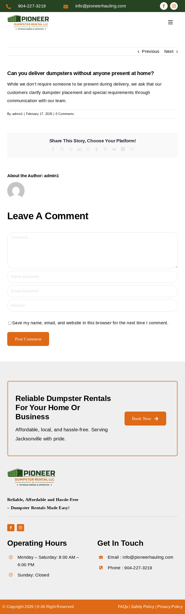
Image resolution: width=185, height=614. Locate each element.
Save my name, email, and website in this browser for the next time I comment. (90, 322)
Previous (150, 51)
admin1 (17, 114)
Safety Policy (142, 607)
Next (168, 51)
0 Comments (65, 114)
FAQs (123, 607)
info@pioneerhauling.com (100, 6)
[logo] (28, 16)
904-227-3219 (32, 6)
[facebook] (164, 6)
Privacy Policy (170, 607)
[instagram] (174, 6)
